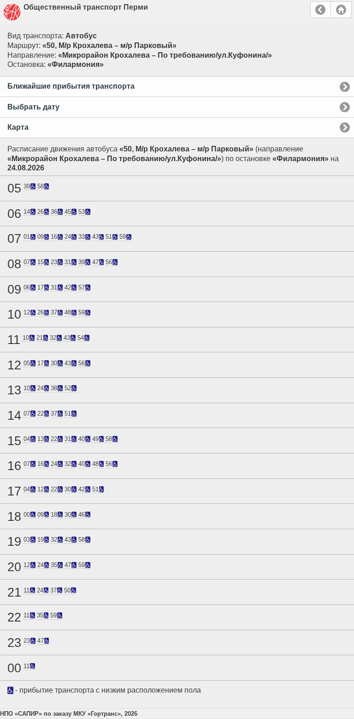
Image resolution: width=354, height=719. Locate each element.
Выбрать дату (33, 107)
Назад (320, 9)
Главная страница (341, 9)
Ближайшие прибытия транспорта (71, 86)
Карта (18, 127)
